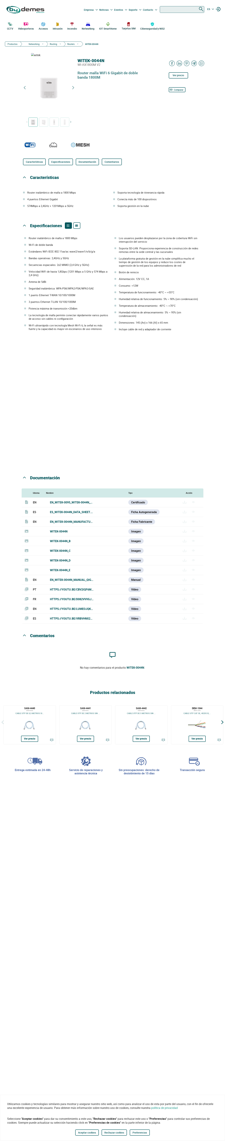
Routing (53, 44)
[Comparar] (52, 740)
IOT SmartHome (108, 28)
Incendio (72, 28)
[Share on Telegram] (194, 63)
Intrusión (58, 28)
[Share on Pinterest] (187, 63)
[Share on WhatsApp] (201, 63)
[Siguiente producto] (73, 88)
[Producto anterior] (24, 88)
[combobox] (182, 9)
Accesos (43, 28)
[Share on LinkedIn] (179, 63)
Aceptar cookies (87, 1132)
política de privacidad (164, 1108)
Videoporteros (26, 28)
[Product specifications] (76, 225)
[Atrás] (2, 722)
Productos (12, 44)
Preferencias (140, 1132)
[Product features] (68, 225)
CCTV (10, 28)
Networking (88, 28)
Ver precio (178, 75)
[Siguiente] (222, 722)
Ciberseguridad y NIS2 (152, 28)
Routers (71, 44)
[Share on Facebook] (172, 63)
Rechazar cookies (114, 1132)
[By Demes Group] (25, 10)
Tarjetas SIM (129, 28)
